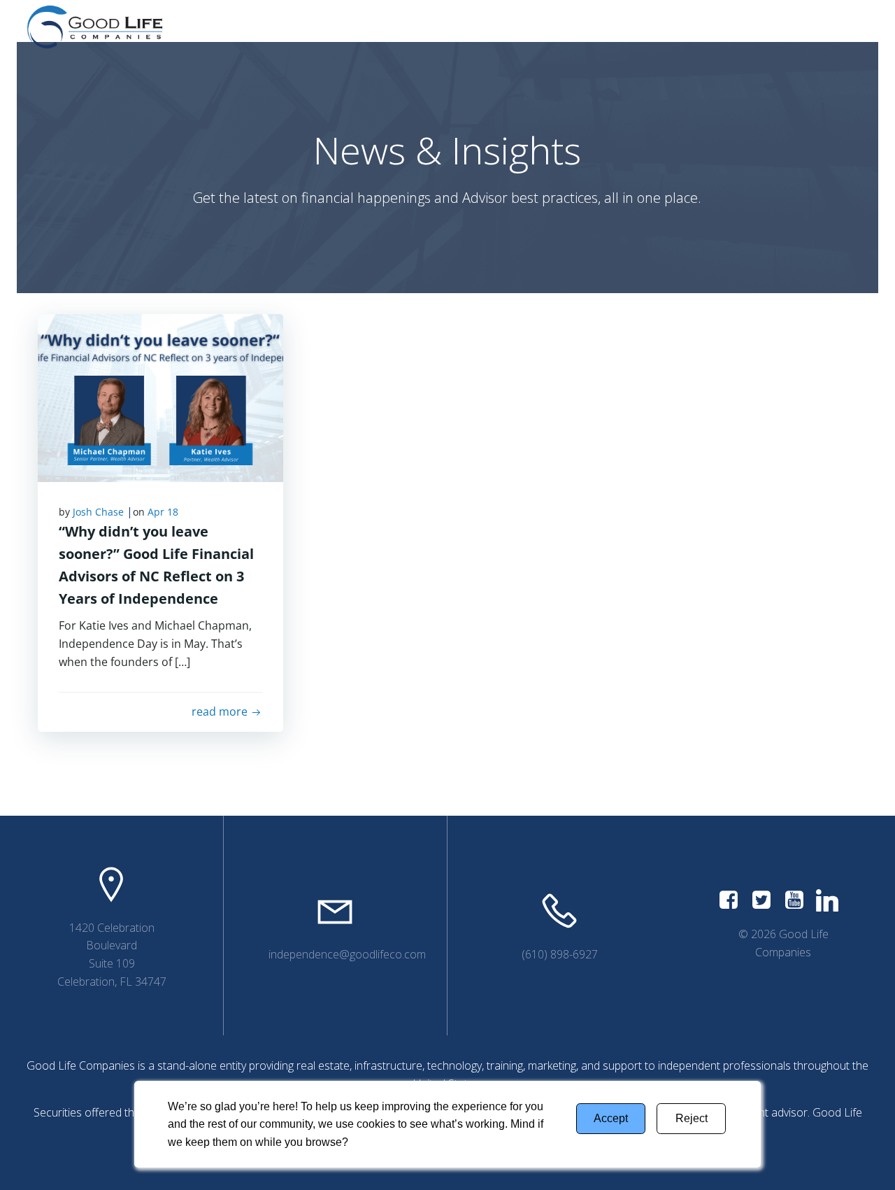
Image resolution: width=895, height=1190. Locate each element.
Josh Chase (98, 511)
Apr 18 (163, 511)
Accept (611, 1118)
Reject (691, 1118)
